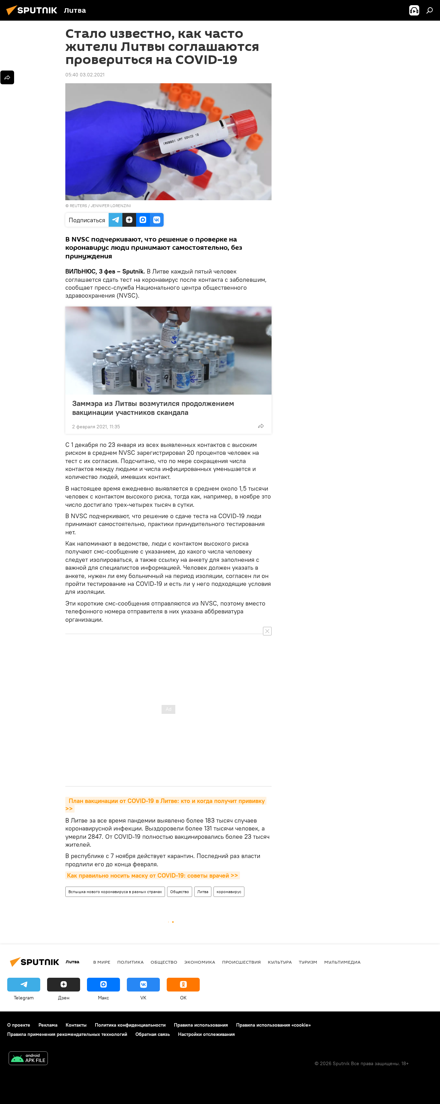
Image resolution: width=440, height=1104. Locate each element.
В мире (101, 962)
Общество (179, 891)
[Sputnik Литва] (33, 16)
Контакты (76, 1025)
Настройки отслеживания (206, 1034)
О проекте (18, 1025)
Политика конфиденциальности (130, 1025)
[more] (261, 426)
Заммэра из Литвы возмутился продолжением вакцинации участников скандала (153, 408)
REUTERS (78, 205)
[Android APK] (28, 1059)
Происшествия (241, 962)
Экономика (199, 962)
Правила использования (201, 1025)
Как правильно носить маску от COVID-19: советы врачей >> (152, 875)
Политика (130, 962)
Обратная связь (152, 1034)
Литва (202, 891)
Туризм (308, 962)
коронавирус (229, 891)
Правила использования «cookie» (273, 1025)
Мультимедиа (342, 962)
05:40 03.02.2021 (84, 75)
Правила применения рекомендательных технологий (67, 1034)
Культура (280, 962)
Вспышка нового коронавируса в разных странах (115, 891)
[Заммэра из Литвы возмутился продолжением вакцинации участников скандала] (168, 351)
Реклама (47, 1025)
